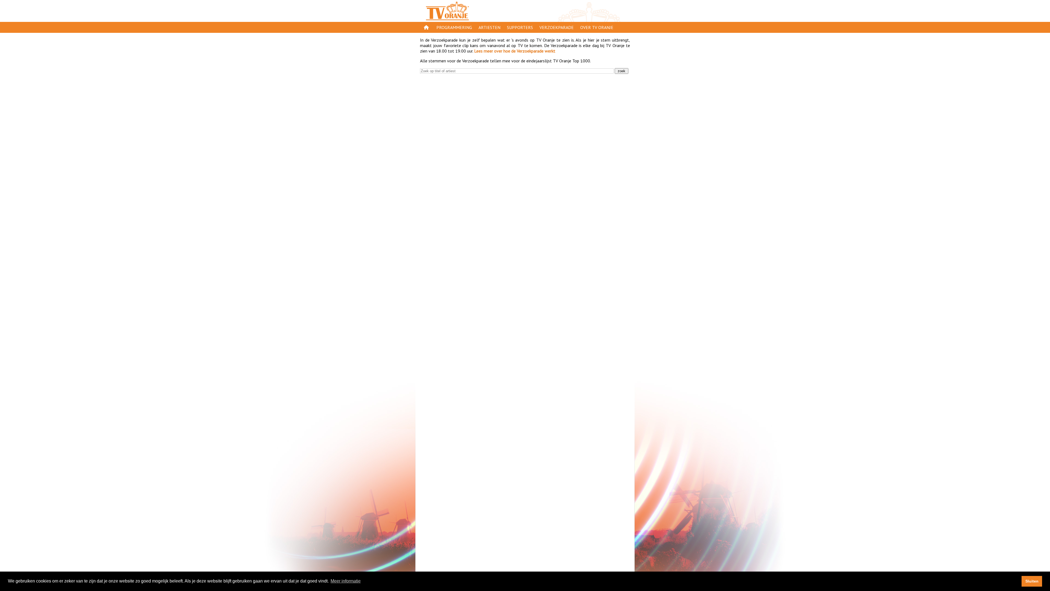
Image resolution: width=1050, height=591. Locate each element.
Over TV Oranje (596, 27)
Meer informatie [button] (346, 581)
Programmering (454, 27)
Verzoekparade (556, 27)
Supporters (520, 27)
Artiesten (489, 27)
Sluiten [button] (1032, 581)
